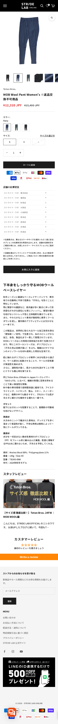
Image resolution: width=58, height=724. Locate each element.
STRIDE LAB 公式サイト (14, 642)
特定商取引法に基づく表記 (15, 632)
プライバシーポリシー (13, 637)
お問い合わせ (9, 617)
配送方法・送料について (14, 627)
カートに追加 (29, 164)
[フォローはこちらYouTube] (21, 651)
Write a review (29, 557)
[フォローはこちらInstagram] (13, 651)
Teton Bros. (9, 89)
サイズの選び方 (47, 135)
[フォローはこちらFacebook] (4, 651)
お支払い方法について (13, 622)
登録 (10, 601)
